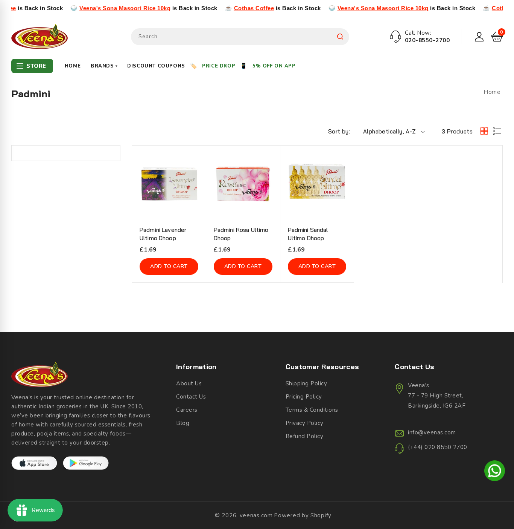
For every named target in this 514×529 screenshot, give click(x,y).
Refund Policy (305, 436)
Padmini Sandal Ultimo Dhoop (308, 234)
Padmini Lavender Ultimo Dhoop (163, 234)
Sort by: (339, 131)
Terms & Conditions (312, 410)
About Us (189, 383)
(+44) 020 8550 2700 (437, 447)
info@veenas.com (432, 432)
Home (73, 66)
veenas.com (256, 515)
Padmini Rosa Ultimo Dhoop (241, 234)
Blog (182, 423)
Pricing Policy (304, 396)
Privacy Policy (305, 423)
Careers (187, 410)
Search (340, 36)
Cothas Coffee (242, 8)
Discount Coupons (156, 66)
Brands (104, 66)
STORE (36, 66)
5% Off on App (274, 66)
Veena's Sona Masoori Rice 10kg (112, 8)
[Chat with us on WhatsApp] (494, 472)
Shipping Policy (306, 383)
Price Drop (218, 66)
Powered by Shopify (303, 515)
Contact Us (191, 396)
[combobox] (240, 36)
